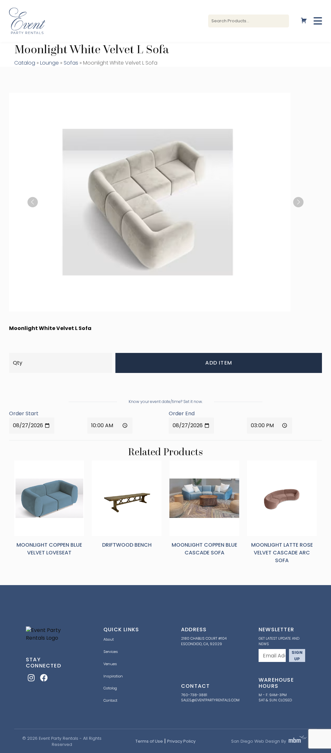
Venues (110, 663)
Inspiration (113, 676)
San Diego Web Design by (258, 741)
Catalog (24, 63)
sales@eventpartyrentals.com (210, 700)
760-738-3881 (194, 694)
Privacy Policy (181, 741)
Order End (182, 413)
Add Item (218, 362)
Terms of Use (149, 741)
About (108, 639)
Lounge (49, 63)
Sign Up (297, 655)
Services (110, 651)
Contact (110, 700)
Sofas (71, 63)
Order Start (23, 413)
